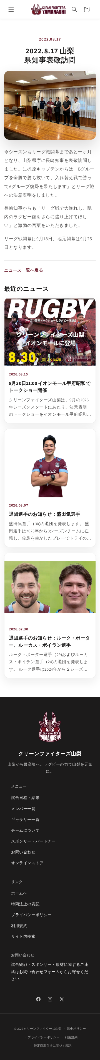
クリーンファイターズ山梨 (42, 1029)
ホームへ (19, 893)
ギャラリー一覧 (25, 819)
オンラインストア (27, 862)
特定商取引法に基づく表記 (53, 1046)
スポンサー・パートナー (33, 841)
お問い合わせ (23, 851)
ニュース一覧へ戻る (23, 270)
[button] (11, 9)
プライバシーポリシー (31, 914)
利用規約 (19, 925)
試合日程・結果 (25, 797)
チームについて (25, 830)
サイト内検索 (23, 936)
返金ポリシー (76, 1029)
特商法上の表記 (25, 903)
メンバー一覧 (23, 808)
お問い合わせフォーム (39, 971)
